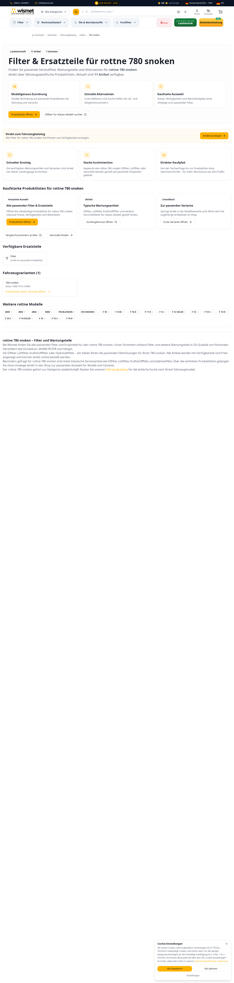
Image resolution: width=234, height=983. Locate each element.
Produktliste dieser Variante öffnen (26, 291)
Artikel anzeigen (212, 135)
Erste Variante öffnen (175, 222)
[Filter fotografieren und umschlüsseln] (178, 12)
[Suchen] (76, 12)
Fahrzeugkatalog (117, 369)
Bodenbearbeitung (211, 22)
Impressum (222, 961)
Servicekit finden (59, 235)
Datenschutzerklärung (205, 961)
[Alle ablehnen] (226, 943)
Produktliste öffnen (22, 114)
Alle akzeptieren (174, 968)
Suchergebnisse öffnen (99, 222)
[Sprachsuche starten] (185, 12)
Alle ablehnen (210, 968)
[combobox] (200, 3)
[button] (27, 22)
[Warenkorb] (220, 11)
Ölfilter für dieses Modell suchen (64, 114)
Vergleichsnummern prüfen (22, 235)
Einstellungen (193, 975)
